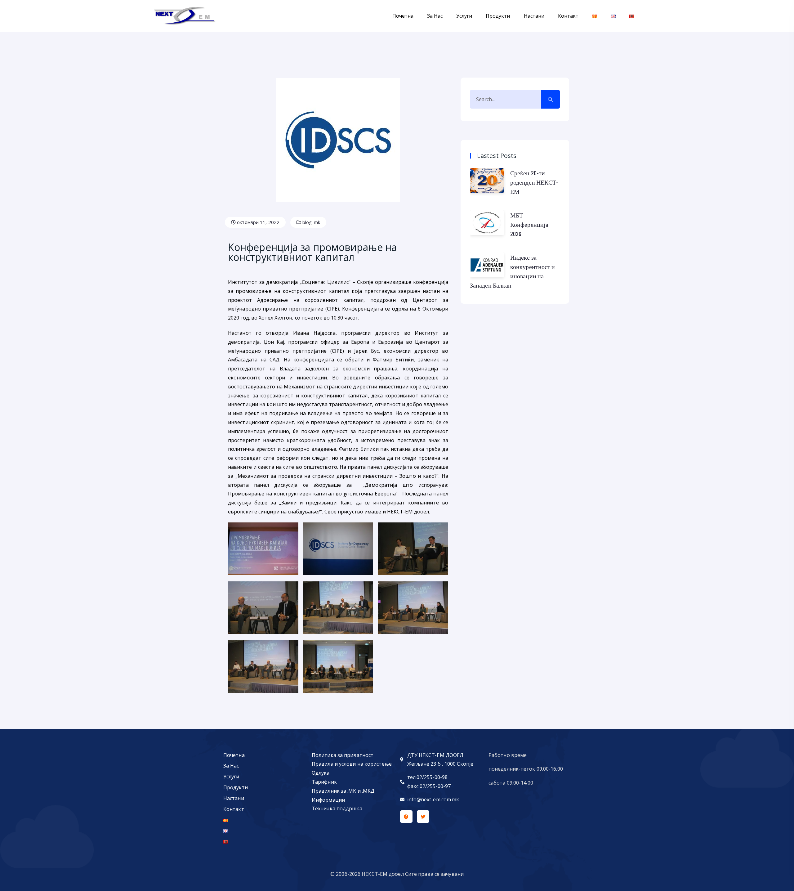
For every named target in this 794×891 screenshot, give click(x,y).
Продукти (498, 15)
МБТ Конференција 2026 (529, 224)
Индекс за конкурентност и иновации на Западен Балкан (512, 271)
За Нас (435, 15)
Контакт (568, 15)
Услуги (464, 15)
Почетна (402, 15)
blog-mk (310, 222)
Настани (534, 15)
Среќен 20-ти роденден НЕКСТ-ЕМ (534, 182)
